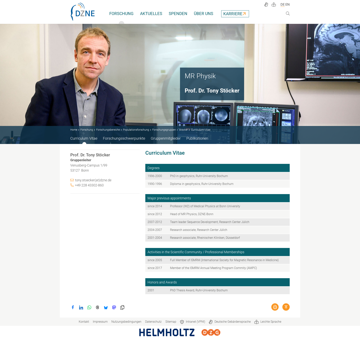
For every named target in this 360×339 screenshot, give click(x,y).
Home (73, 129)
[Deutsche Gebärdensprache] (266, 4)
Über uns (203, 13)
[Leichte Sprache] (274, 4)
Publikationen (197, 138)
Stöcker (183, 129)
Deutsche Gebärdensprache (232, 321)
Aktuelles (151, 13)
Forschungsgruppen (164, 129)
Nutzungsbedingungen (126, 321)
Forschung (121, 13)
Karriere (232, 13)
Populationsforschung (136, 129)
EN (287, 4)
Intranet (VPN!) (195, 321)
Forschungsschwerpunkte (124, 138)
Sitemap (170, 321)
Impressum (100, 321)
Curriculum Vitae (83, 138)
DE (282, 4)
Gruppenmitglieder (166, 138)
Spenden (178, 13)
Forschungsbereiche (108, 129)
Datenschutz (153, 321)
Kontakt (84, 321)
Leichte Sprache (270, 321)
